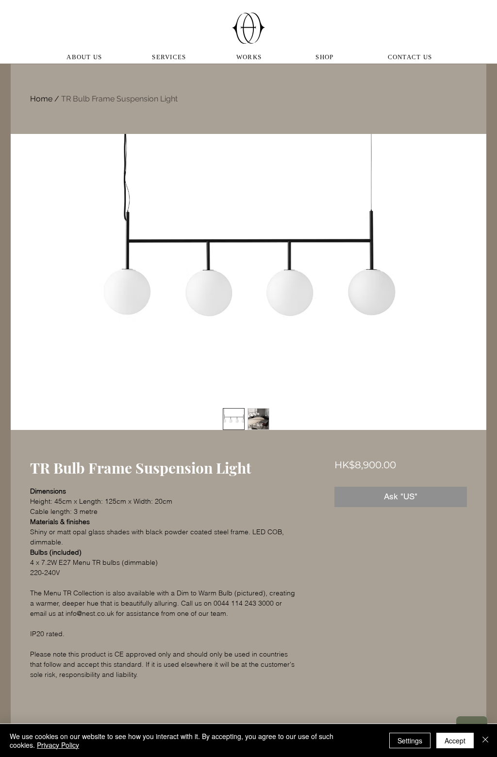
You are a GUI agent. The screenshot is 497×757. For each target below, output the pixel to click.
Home (41, 98)
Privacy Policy (58, 745)
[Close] (485, 740)
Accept (455, 740)
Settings (410, 740)
